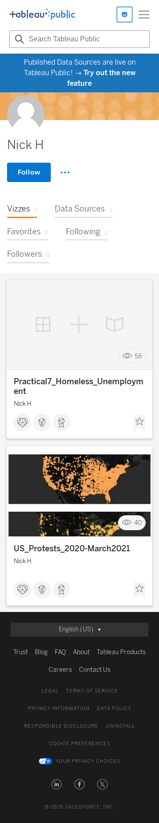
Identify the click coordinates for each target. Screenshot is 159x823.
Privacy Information (59, 708)
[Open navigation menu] (144, 14)
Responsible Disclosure (61, 726)
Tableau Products (121, 652)
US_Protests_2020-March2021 (72, 549)
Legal (50, 691)
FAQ (60, 652)
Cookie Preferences (79, 744)
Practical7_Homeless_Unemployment (79, 386)
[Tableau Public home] (42, 14)
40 (138, 523)
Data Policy (114, 708)
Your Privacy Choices (88, 761)
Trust (20, 652)
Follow (29, 172)
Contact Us (94, 670)
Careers (60, 670)
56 (138, 356)
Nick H (22, 404)
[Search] (18, 39)
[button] (56, 784)
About (81, 652)
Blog (41, 652)
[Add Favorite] (139, 423)
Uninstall (120, 726)
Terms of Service (92, 691)
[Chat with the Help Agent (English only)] (124, 14)
